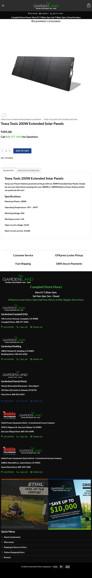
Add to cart (22, 151)
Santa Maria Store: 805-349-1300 (16, 467)
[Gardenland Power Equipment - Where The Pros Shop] (46, 5)
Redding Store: (8, 354)
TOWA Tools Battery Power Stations (60, 119)
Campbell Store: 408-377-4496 (14, 322)
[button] (3, 5)
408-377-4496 (14, 136)
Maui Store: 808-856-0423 (12, 394)
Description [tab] (8, 170)
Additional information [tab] (28, 170)
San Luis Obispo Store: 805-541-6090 (17, 431)
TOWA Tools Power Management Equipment (21, 119)
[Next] (86, 504)
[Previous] (6, 504)
